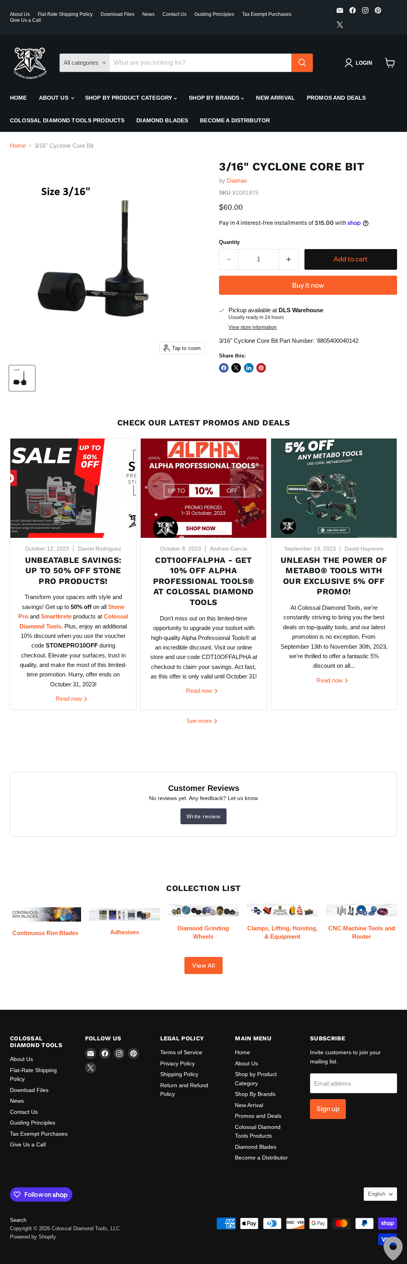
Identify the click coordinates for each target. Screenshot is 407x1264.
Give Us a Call (25, 20)
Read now (69, 698)
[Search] (302, 63)
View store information (253, 327)
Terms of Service (181, 1052)
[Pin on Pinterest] (261, 368)
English (376, 1194)
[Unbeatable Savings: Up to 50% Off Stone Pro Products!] (73, 488)
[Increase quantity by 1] (288, 259)
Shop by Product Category (129, 98)
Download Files (117, 14)
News (148, 14)
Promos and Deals (336, 98)
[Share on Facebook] (224, 368)
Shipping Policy (179, 1074)
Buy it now (308, 285)
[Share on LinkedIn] (249, 368)
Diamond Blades (162, 120)
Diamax (237, 180)
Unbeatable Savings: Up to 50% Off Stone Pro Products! (73, 570)
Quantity (229, 242)
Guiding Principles (214, 14)
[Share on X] (236, 368)
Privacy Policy (177, 1063)
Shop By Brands (215, 98)
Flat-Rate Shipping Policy (65, 14)
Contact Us (174, 14)
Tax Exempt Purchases (266, 14)
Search (18, 1220)
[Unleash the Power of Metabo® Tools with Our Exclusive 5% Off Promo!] (334, 488)
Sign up (327, 1109)
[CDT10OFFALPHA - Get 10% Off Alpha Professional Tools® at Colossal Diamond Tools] (203, 488)
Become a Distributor (235, 120)
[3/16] (22, 378)
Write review (203, 816)
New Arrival (275, 98)
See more (199, 720)
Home (18, 98)
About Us (20, 14)
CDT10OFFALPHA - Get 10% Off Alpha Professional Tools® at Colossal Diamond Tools (203, 581)
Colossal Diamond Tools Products (67, 120)
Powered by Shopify (33, 1237)
